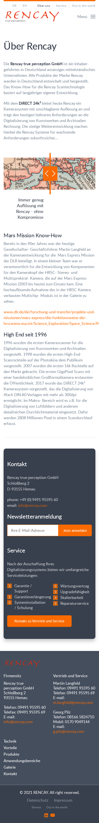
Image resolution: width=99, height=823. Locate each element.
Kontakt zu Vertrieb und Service (39, 620)
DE (14, 5)
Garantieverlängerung (32, 596)
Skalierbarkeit (71, 597)
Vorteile (10, 747)
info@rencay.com (32, 505)
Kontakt (10, 773)
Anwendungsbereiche (22, 760)
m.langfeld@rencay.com (73, 702)
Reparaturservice (74, 603)
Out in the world (83, 5)
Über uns (43, 5)
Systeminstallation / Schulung (29, 605)
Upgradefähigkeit (74, 591)
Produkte (11, 754)
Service (61, 5)
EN (25, 5)
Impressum (63, 800)
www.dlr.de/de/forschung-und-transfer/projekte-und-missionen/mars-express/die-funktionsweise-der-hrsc (49, 317)
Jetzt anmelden (75, 530)
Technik (10, 741)
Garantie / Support (23, 588)
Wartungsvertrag (74, 586)
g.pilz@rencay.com (68, 731)
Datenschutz (37, 800)
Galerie (10, 767)
